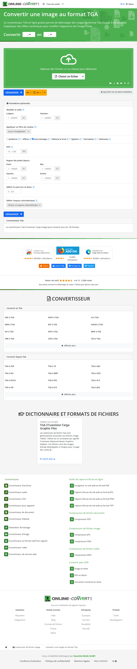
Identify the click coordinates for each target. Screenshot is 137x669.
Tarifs (116, 615)
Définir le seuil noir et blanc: (19, 187)
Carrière (86, 620)
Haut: (9, 164)
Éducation (19, 615)
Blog (53, 620)
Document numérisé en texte (87, 582)
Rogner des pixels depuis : (18, 160)
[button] (53, 4)
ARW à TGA (10, 324)
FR (113, 661)
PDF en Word (80, 575)
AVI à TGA (9, 331)
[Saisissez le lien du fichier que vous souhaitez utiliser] (114, 83)
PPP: (8, 147)
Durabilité (85, 624)
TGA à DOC (96, 373)
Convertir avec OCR (78, 562)
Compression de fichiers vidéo (84, 548)
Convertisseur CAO (17, 499)
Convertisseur (12, 479)
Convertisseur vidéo (18, 547)
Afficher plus (70, 345)
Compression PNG (82, 541)
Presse (53, 628)
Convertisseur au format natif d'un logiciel (28, 540)
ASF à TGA (52, 324)
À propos (86, 615)
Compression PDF (82, 519)
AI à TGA (95, 317)
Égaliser (75, 139)
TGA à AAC (95, 366)
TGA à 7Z (52, 366)
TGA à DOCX (10, 380)
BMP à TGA (96, 331)
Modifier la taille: (14, 109)
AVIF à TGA (53, 331)
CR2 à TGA (95, 338)
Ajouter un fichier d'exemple (117, 92)
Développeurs (116, 620)
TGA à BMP (53, 373)
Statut (53, 632)
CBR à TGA (9, 338)
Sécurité (86, 628)
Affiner (26, 139)
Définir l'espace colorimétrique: (21, 200)
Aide (53, 615)
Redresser (104, 139)
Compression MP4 (82, 555)
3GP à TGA (9, 317)
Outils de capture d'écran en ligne (86, 479)
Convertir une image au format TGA (62, 647)
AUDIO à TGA (97, 324)
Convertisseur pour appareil (21, 505)
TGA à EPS (52, 380)
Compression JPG (82, 534)
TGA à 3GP (9, 366)
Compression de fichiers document (86, 513)
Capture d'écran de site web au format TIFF (94, 505)
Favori (45, 266)
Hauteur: (44, 113)
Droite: (43, 173)
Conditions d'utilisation (30, 661)
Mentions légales (82, 661)
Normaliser (89, 139)
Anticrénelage (40, 139)
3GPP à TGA (53, 317)
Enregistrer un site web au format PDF (91, 485)
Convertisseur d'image (19, 534)
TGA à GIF (9, 387)
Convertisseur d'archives (20, 485)
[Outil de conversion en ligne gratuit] (23, 4)
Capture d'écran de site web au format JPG (93, 492)
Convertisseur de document (21, 512)
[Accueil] (6, 647)
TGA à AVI (9, 373)
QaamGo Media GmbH (84, 656)
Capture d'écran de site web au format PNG (94, 499)
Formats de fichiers (53, 624)
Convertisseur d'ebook (19, 519)
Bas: (42, 164)
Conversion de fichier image (27, 647)
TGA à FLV (95, 380)
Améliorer (13, 139)
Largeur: (10, 113)
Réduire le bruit (59, 139)
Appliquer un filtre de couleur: (20, 127)
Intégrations (19, 620)
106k (60, 266)
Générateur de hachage (19, 527)
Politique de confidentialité (57, 661)
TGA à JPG (95, 387)
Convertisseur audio (18, 492)
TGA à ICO (52, 387)
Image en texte (81, 568)
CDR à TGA (53, 338)
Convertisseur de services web (23, 554)
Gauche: (10, 173)
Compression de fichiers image (84, 528)
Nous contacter (101, 661)
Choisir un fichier (68, 76)
